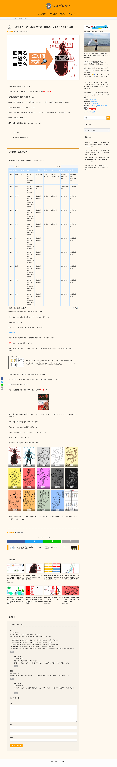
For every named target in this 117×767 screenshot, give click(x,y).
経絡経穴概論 (20, 532)
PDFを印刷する (13, 333)
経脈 (10, 170)
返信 (12, 651)
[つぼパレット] (58, 6)
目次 (52, 762)
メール (11, 731)
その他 (37, 170)
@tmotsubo (92, 99)
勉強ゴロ (11, 31)
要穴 (22, 170)
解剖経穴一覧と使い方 (21, 137)
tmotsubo (95, 103)
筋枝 (52, 170)
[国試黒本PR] (97, 29)
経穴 (16, 170)
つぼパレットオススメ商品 (99, 105)
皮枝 (62, 170)
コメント (12, 703)
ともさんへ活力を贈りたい (91, 112)
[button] (78, 14)
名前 (11, 725)
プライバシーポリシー (60, 762)
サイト (11, 737)
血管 (71, 170)
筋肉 (45, 170)
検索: (58, 166)
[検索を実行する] (108, 118)
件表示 (16, 166)
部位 (28, 170)
